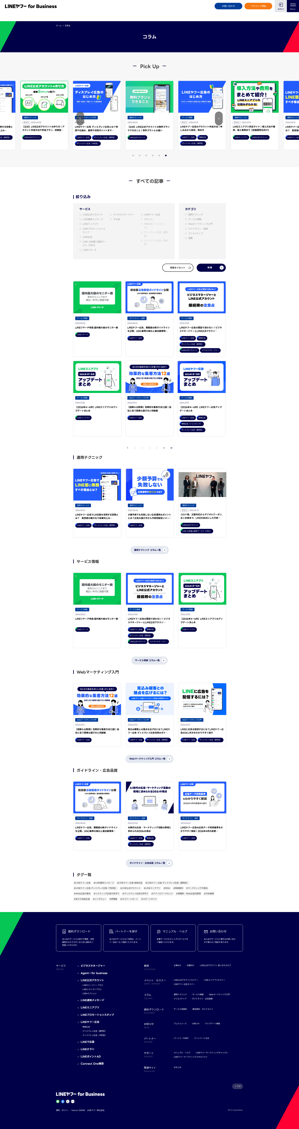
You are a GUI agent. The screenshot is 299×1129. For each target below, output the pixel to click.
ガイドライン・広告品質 (202, 998)
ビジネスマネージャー (124, 214)
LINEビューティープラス (93, 985)
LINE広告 (87, 237)
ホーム (59, 25)
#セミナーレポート (129, 899)
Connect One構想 (92, 1064)
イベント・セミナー (155, 981)
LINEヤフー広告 (152, 214)
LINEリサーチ (90, 250)
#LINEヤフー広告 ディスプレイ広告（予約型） (95, 888)
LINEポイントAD (91, 1056)
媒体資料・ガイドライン (202, 1009)
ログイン (281, 9)
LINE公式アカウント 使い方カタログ (215, 965)
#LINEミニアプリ (152, 888)
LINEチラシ (87, 1049)
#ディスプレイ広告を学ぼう (135, 893)
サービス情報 (194, 219)
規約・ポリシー (62, 1110)
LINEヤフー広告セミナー (184, 984)
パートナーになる (201, 1038)
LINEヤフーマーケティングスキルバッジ (190, 1056)
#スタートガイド (149, 899)
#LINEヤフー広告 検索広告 (129, 882)
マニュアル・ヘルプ (182, 1052)
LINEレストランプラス (92, 989)
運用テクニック (195, 214)
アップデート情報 (212, 1023)
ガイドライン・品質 (198, 229)
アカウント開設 (258, 6)
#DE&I (167, 888)
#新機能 (113, 899)
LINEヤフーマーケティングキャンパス (212, 1052)
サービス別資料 (180, 1009)
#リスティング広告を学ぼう (106, 893)
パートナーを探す (181, 1038)
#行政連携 (209, 893)
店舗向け (190, 965)
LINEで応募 (87, 1042)
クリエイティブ (195, 233)
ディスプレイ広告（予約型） (156, 242)
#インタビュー (99, 899)
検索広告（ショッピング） (155, 225)
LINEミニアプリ (91, 224)
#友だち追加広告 (82, 899)
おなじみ (177, 1067)
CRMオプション (90, 993)
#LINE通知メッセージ (104, 882)
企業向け (177, 965)
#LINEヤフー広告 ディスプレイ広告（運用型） (167, 882)
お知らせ (195, 1023)
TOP (239, 1086)
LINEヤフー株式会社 (95, 1110)
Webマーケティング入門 (200, 224)
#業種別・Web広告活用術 (188, 893)
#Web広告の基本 (82, 893)
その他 (116, 219)
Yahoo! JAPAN (78, 1110)
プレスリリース (180, 1023)
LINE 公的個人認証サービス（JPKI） (94, 243)
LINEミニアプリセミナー (214, 979)
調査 (190, 238)
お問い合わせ (228, 6)
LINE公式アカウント (93, 214)
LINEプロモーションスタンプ (94, 230)
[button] (80, 118)
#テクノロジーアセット (162, 893)
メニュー (293, 9)
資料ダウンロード (154, 1011)
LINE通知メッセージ (93, 219)
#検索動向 (178, 888)
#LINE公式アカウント (130, 888)
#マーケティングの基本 (197, 888)
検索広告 (148, 219)
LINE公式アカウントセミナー (186, 979)
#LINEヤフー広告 (82, 882)
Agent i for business (94, 973)
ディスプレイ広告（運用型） (156, 234)
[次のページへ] (164, 448)
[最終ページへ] (171, 448)
